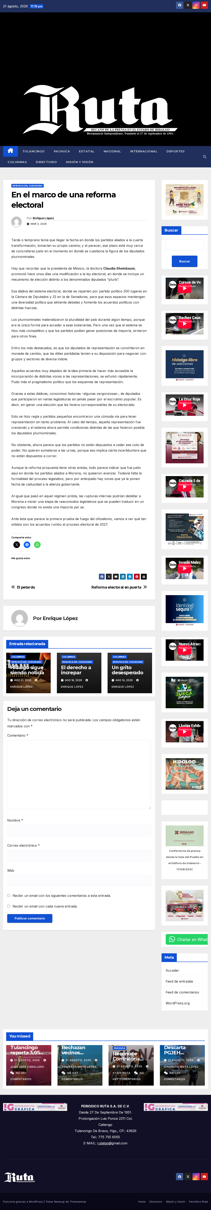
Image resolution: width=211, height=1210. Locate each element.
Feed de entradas (179, 981)
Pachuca (62, 151)
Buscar (171, 230)
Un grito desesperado (127, 670)
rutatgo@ (104, 1143)
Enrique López (43, 218)
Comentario (17, 735)
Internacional (144, 151)
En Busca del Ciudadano (27, 185)
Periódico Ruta (198, 1201)
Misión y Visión (79, 162)
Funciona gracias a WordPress (23, 1201)
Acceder (172, 970)
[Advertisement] (105, 48)
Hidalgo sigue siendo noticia (27, 670)
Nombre (15, 820)
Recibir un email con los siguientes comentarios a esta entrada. (62, 896)
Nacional (112, 151)
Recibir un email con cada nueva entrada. (45, 906)
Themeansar (78, 1201)
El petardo (26, 587)
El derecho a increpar (76, 670)
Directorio (46, 162)
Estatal (87, 151)
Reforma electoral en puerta (116, 587)
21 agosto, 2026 (27, 1060)
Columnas (17, 162)
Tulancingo (33, 151)
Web (10, 870)
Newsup (59, 1201)
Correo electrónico (23, 845)
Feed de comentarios (182, 992)
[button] (204, 157)
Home (142, 1201)
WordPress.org (178, 1003)
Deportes (175, 151)
